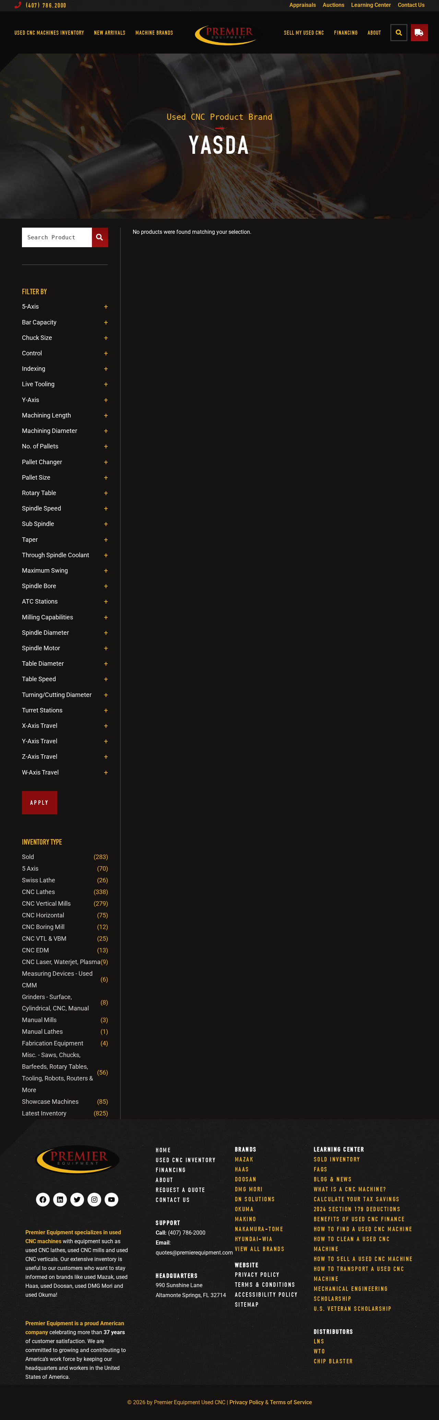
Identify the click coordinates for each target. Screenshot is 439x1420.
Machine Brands (154, 32)
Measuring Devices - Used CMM (57, 979)
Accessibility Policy (266, 1294)
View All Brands (260, 1249)
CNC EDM (35, 950)
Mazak (244, 1159)
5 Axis (30, 868)
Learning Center (371, 5)
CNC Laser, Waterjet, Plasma (61, 961)
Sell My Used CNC (304, 32)
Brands (246, 1149)
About (374, 32)
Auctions (333, 5)
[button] (399, 32)
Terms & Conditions (265, 1285)
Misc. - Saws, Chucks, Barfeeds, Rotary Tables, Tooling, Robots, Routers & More (57, 1072)
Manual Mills (39, 1019)
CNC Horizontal (43, 915)
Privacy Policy (257, 1275)
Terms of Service (291, 1402)
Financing (346, 32)
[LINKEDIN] (60, 1199)
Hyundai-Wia (254, 1239)
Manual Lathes (42, 1031)
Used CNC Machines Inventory (49, 32)
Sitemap (247, 1304)
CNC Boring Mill (43, 926)
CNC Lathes (38, 891)
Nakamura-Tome (259, 1229)
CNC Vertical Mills (46, 903)
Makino (246, 1219)
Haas (242, 1169)
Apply (39, 802)
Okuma (244, 1209)
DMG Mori (249, 1189)
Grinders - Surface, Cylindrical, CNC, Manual (55, 1002)
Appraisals (302, 5)
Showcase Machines (50, 1101)
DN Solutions (255, 1199)
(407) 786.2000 (46, 5)
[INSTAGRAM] (94, 1199)
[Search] (100, 237)
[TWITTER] (77, 1199)
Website (247, 1265)
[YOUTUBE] (111, 1199)
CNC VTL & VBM (44, 938)
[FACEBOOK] (43, 1199)
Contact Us (411, 5)
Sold (28, 856)
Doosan (246, 1179)
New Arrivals (110, 32)
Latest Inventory (44, 1113)
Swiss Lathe (38, 880)
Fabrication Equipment (52, 1043)
